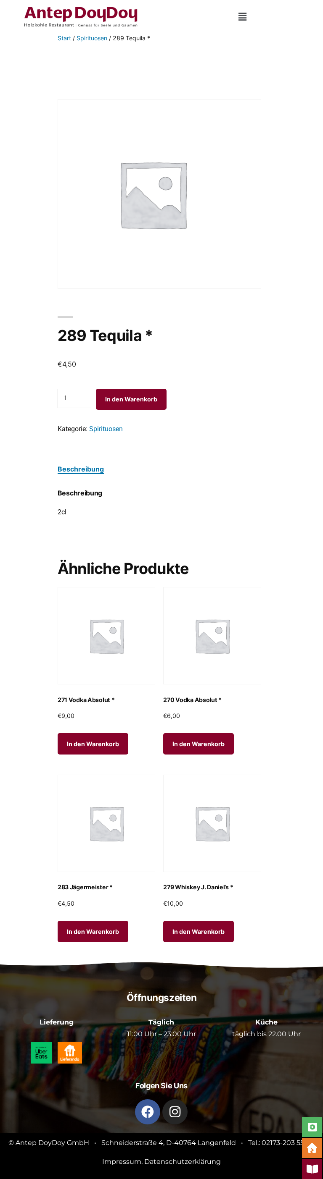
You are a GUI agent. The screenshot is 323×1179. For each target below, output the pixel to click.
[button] (242, 17)
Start (64, 38)
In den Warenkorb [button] (93, 743)
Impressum (121, 1162)
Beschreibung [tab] (81, 469)
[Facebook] (147, 1111)
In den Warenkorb (131, 399)
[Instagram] (175, 1111)
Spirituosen (92, 38)
